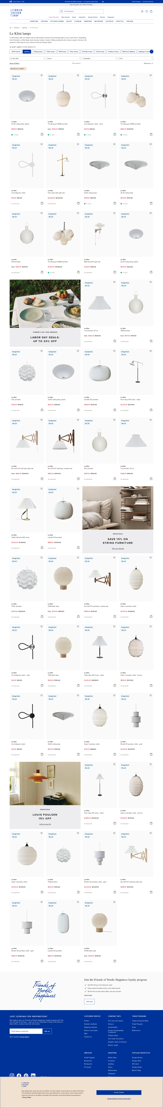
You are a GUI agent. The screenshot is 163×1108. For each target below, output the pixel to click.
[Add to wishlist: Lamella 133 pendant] (78, 902)
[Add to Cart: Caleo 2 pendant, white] (151, 616)
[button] (142, 11)
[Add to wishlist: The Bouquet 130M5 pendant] (78, 213)
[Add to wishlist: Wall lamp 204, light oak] (114, 213)
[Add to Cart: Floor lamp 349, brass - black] (151, 410)
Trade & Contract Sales (140, 1021)
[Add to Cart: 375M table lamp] (78, 616)
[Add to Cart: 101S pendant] (42, 272)
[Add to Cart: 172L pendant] (42, 410)
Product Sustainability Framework (115, 1031)
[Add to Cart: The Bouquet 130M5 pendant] (78, 272)
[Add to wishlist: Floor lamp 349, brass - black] (150, 351)
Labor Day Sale (54, 17)
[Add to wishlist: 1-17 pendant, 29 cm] (150, 420)
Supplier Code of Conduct (117, 1042)
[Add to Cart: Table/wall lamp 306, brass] (42, 547)
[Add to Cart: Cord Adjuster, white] (42, 203)
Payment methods (90, 1024)
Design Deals (137, 1067)
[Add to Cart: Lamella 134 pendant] (78, 547)
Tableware (111, 1074)
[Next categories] (151, 51)
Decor (69, 21)
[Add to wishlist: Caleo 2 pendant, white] (150, 557)
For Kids (129, 21)
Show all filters (15, 63)
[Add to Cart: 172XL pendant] (42, 616)
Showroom (88, 1061)
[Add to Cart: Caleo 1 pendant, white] (115, 754)
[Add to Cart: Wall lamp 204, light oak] (115, 272)
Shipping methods (90, 1027)
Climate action (113, 1035)
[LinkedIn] (33, 1076)
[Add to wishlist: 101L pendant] (114, 420)
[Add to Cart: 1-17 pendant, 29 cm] (151, 478)
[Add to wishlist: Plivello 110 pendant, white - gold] (41, 902)
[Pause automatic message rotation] (102, 1)
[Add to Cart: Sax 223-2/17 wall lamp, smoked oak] (78, 478)
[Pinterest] (26, 1076)
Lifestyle (120, 21)
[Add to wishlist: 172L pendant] (41, 351)
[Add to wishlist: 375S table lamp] (78, 626)
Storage (78, 21)
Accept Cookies (119, 1092)
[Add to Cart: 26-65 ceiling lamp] (78, 754)
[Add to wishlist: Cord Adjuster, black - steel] (41, 626)
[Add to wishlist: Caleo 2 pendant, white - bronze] (150, 764)
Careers (111, 1024)
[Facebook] (19, 1076)
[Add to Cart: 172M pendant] (78, 892)
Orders (86, 1021)
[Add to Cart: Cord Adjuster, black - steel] (42, 685)
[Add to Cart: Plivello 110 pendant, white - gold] (42, 961)
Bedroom (88, 21)
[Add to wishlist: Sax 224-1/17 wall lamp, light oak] (150, 833)
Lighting (44, 21)
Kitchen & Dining (57, 21)
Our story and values (115, 1021)
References (136, 1030)
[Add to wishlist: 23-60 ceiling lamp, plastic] (78, 351)
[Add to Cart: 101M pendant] (151, 341)
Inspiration (82, 17)
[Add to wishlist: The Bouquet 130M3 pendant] (150, 75)
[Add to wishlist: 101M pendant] (150, 282)
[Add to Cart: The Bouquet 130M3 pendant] (151, 134)
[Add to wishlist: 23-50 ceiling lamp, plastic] (41, 75)
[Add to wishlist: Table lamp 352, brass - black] (114, 626)
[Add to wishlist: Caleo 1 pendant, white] (114, 695)
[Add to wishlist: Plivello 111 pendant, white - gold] (150, 695)
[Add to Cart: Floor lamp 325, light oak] (78, 203)
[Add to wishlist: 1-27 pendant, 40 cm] (114, 282)
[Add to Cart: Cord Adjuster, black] (42, 754)
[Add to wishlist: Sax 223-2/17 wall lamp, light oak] (41, 420)
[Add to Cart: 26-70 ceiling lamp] (151, 203)
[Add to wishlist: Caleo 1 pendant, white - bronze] (150, 626)
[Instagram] (12, 1076)
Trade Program (137, 1024)
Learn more (88, 995)
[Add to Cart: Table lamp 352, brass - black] (115, 685)
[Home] (10, 27)
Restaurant (88, 1064)
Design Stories (93, 17)
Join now (89, 1002)
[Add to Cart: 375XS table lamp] (115, 961)
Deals (74, 17)
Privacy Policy (26, 1097)
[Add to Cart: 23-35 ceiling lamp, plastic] (151, 272)
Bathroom (98, 21)
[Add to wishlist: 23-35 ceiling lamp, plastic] (150, 213)
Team (134, 1027)
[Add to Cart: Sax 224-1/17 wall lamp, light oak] (151, 892)
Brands (102, 17)
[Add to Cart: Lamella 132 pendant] (115, 410)
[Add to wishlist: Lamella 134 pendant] (78, 488)
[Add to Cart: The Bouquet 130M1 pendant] (78, 134)
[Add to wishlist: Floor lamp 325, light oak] (78, 144)
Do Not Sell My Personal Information (119, 1099)
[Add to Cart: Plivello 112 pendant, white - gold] (115, 892)
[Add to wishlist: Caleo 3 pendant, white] (41, 833)
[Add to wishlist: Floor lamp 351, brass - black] (114, 764)
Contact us (88, 1037)
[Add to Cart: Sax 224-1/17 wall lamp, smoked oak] (115, 616)
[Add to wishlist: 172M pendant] (78, 833)
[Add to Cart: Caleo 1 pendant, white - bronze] (151, 685)
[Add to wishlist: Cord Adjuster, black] (41, 695)
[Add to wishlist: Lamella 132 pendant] (114, 351)
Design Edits (136, 1061)
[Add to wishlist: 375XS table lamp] (114, 902)
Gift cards (135, 1064)
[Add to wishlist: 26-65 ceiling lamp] (78, 695)
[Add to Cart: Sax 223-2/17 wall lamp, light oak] (42, 478)
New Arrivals (65, 17)
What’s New (112, 1058)
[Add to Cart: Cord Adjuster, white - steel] (115, 134)
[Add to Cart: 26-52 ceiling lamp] (115, 203)
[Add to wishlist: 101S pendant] (41, 213)
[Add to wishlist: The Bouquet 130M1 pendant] (78, 75)
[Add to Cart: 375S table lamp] (78, 685)
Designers (111, 17)
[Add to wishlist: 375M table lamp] (78, 557)
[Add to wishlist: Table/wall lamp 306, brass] (41, 488)
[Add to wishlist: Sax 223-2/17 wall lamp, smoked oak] (78, 420)
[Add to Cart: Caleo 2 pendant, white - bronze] (151, 823)
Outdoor (109, 21)
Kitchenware (112, 1070)
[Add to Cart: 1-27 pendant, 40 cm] (115, 341)
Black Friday (136, 1070)
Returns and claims (91, 1030)
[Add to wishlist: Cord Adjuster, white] (41, 144)
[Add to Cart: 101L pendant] (115, 478)
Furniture (34, 21)
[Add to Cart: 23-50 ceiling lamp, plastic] (42, 134)
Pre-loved (87, 1067)
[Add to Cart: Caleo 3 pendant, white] (42, 892)
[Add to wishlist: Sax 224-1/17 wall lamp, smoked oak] (114, 557)
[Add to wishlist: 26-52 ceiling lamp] (114, 144)
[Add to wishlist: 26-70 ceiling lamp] (150, 144)
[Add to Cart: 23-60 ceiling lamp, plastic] (78, 410)
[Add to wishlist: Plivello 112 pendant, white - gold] (114, 833)
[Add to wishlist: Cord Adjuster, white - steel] (114, 75)
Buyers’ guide (113, 1045)
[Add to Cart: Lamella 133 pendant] (78, 961)
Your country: (14, 1037)
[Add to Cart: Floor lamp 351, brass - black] (115, 823)
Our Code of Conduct (115, 1039)
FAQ (85, 1034)
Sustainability (112, 1027)
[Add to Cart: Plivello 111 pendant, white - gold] (151, 754)
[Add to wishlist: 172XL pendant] (41, 557)
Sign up (47, 1031)
